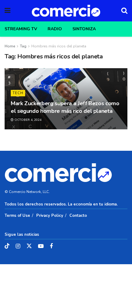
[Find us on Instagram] (18, 246)
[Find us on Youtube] (41, 246)
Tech (18, 93)
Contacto (78, 215)
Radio (55, 29)
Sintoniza (84, 29)
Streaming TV (21, 29)
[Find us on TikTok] (7, 246)
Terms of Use (17, 215)
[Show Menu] (7, 10)
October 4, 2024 (27, 120)
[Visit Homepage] (66, 11)
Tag (23, 46)
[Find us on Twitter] (29, 246)
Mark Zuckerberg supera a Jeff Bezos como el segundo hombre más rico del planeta (65, 107)
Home (10, 46)
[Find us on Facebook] (51, 246)
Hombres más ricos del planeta (58, 46)
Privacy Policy (49, 215)
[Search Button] (124, 10)
